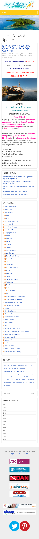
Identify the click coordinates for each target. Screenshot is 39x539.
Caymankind (7, 385)
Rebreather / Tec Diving (12, 328)
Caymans (9, 247)
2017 (4, 425)
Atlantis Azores (8, 371)
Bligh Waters (27, 376)
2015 (4, 430)
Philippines (9, 282)
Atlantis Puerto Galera (10, 374)
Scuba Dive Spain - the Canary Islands (15, 191)
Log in (12, 453)
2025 (4, 404)
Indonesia (9, 270)
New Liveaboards (22, 56)
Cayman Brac (30, 379)
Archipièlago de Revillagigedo (20, 107)
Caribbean (17, 379)
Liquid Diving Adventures (20, 54)
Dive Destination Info (11, 221)
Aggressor (21, 365)
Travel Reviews (9, 346)
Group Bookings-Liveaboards (15, 296)
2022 (4, 413)
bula (11, 379)
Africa (8, 236)
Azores (8, 218)
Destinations (8, 212)
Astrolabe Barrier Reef (20, 368)
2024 (4, 407)
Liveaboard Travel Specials (13, 302)
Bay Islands (7, 376)
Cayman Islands (8, 382)
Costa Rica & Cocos (12, 256)
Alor (26, 365)
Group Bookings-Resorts (14, 299)
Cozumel (9, 259)
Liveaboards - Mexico (13, 305)
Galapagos (9, 265)
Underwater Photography (12, 351)
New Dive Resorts (10, 311)
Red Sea (8, 285)
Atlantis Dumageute (18, 371)
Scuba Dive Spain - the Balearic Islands (15, 194)
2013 (4, 436)
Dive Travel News (10, 230)
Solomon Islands (9, 337)
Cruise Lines (8, 210)
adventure (14, 365)
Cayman (23, 379)
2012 (4, 439)
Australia (9, 238)
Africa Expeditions (10, 207)
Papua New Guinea (12, 279)
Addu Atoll (6, 365)
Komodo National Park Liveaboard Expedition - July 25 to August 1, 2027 (18, 178)
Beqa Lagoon (19, 376)
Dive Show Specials (10, 227)
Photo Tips (8, 325)
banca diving (29, 374)
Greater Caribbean (12, 267)
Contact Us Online (23, 453)
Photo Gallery (8, 322)
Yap (7, 294)
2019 (4, 422)
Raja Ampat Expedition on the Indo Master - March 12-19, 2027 (17, 183)
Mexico (14, 56)
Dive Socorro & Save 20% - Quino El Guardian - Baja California (16, 48)
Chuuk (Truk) (10, 253)
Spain (8, 288)
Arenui (5, 368)
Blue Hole (6, 379)
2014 (4, 433)
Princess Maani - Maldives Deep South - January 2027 (18, 187)
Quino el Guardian (19, 110)
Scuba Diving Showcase (12, 334)
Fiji (7, 262)
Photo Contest (9, 320)
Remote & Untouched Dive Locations (16, 331)
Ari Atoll (11, 368)
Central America (11, 250)
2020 (4, 419)
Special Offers (8, 340)
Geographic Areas (10, 233)
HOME (4, 12)
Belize (8, 241)
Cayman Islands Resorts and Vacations (23, 382)
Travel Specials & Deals (12, 349)
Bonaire (8, 244)
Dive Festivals (8, 224)
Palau (8, 276)
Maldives (9, 273)
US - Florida (11, 291)
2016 (4, 427)
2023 (4, 410)
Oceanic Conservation (11, 317)
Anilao (8, 215)
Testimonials (8, 343)
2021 (4, 416)
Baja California (21, 374)
